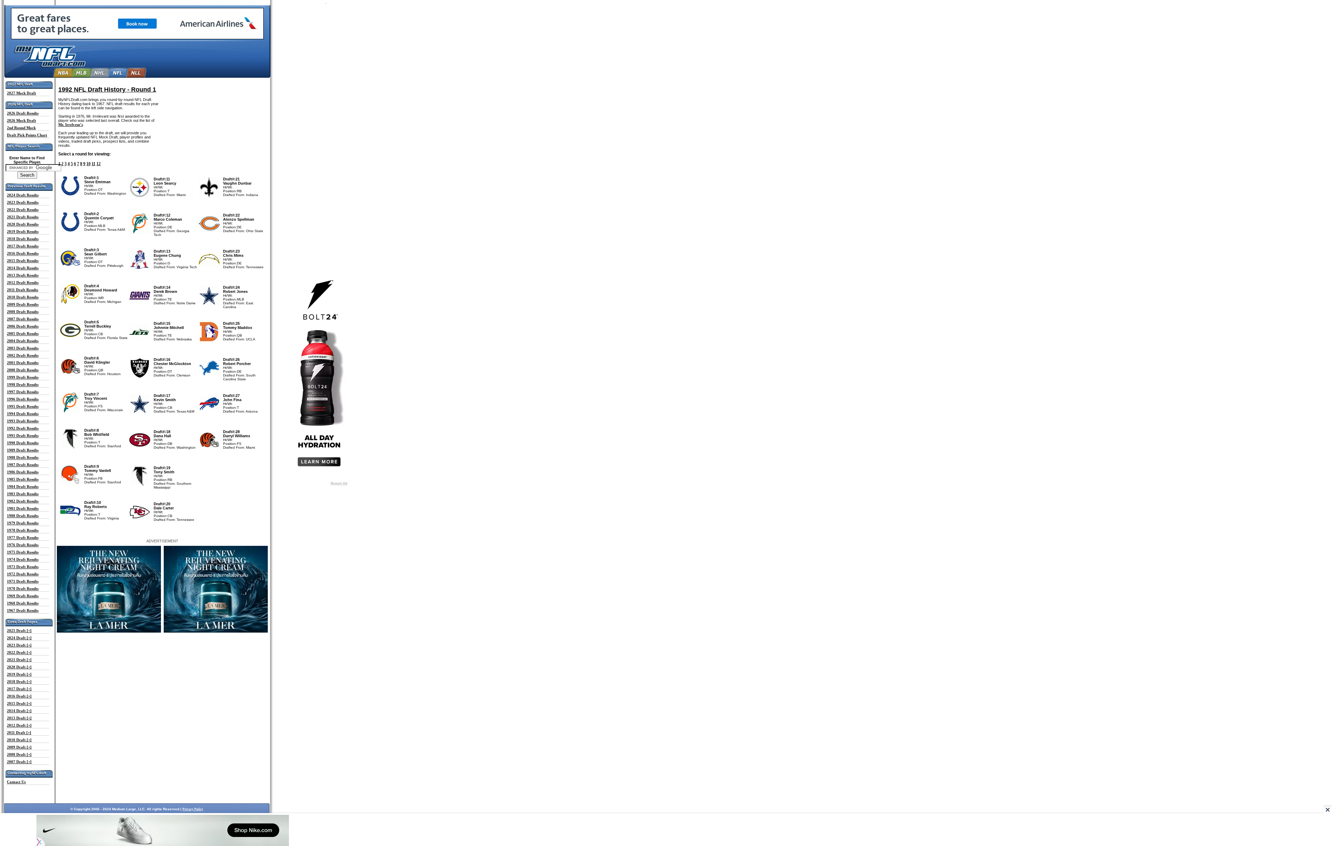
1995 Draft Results (23, 406)
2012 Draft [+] (19, 725)
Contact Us (16, 782)
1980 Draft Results (23, 516)
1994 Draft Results (23, 414)
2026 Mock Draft (21, 120)
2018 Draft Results (23, 239)
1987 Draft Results (23, 465)
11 (93, 163)
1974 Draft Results (23, 559)
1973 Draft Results (23, 567)
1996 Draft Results (23, 399)
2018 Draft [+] (19, 681)
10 (88, 163)
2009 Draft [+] (19, 747)
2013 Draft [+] (19, 718)
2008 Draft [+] (19, 754)
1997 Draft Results (23, 392)
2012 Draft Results (23, 282)
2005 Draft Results (23, 333)
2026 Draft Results (23, 113)
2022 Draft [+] (19, 652)
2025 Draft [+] (19, 630)
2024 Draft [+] (19, 638)
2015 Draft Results (23, 261)
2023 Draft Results (23, 202)
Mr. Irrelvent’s (70, 124)
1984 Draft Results (23, 486)
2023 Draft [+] (19, 645)
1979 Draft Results (23, 523)
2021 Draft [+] (19, 660)
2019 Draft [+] (19, 674)
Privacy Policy (192, 809)
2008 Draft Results (23, 312)
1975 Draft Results (23, 552)
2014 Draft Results (23, 268)
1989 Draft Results (23, 450)
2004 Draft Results (23, 341)
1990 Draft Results (23, 443)
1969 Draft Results (23, 596)
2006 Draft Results (23, 326)
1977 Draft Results (23, 537)
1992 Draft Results (23, 428)
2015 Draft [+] (19, 703)
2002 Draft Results (23, 355)
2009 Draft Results (23, 304)
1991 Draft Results (23, 435)
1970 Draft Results (23, 588)
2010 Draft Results (23, 297)
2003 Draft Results (23, 348)
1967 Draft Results (23, 610)
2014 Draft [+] (19, 711)
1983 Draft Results (23, 494)
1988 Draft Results (23, 457)
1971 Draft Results (23, 581)
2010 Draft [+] (19, 740)
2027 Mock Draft (21, 93)
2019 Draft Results (23, 231)
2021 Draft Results (23, 217)
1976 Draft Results (23, 545)
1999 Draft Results (23, 377)
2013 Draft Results (23, 275)
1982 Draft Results (23, 501)
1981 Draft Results (23, 508)
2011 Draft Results (22, 290)
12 (98, 163)
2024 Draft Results (23, 195)
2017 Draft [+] (19, 689)
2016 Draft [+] (19, 696)
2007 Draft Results (23, 319)
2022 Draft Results (23, 210)
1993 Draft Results (23, 421)
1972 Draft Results (23, 574)
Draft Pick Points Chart (27, 135)
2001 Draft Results (23, 363)
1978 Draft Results (23, 530)
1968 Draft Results (23, 603)
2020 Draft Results (23, 224)
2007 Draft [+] (19, 762)
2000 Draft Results (23, 370)
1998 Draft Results (23, 384)
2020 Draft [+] (19, 667)
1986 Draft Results (23, 472)
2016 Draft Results (23, 253)
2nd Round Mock (21, 128)
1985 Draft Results (23, 479)
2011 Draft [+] (19, 732)
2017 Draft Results (23, 246)
